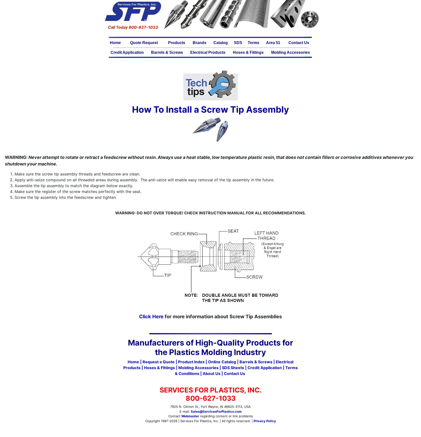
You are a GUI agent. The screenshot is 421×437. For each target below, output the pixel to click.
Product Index (191, 361)
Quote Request (144, 43)
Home (115, 43)
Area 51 (273, 43)
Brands (199, 43)
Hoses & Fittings (248, 52)
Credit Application (127, 52)
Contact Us (298, 43)
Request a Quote (159, 361)
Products (176, 43)
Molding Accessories (290, 52)
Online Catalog (222, 361)
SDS (238, 43)
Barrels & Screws (167, 52)
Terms (253, 43)
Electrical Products (207, 52)
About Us (211, 373)
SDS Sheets (233, 367)
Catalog (220, 43)
